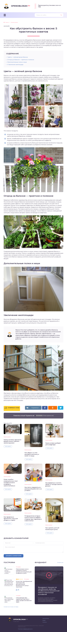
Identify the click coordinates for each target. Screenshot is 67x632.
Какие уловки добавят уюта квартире (53, 443)
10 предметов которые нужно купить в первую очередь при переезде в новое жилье (33, 518)
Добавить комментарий (13, 555)
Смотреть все (60, 562)
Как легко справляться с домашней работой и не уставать (33, 489)
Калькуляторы (46, 618)
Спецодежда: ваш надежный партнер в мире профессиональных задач (24, 600)
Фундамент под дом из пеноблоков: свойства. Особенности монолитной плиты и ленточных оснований (48, 590)
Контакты (45, 622)
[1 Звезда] (36, 415)
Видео (44, 620)
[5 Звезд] (41, 415)
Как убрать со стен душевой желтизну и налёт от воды (32, 454)
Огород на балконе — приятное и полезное (20, 59)
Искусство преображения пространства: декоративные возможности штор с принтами (24, 584)
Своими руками (7, 436)
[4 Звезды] (40, 415)
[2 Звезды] (38, 415)
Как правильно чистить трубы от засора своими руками (53, 484)
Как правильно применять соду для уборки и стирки (11, 518)
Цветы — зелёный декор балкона (17, 57)
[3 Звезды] (39, 415)
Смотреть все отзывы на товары (11, 606)
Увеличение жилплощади (15, 64)
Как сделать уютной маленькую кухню (52, 528)
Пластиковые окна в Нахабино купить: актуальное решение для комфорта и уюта (23, 571)
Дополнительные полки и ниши (17, 62)
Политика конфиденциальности (25, 629)
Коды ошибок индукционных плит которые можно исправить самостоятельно (11, 483)
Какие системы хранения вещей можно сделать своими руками (12, 441)
